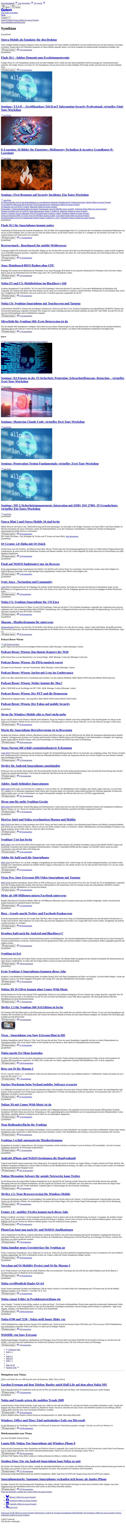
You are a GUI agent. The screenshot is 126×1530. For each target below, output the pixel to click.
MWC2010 (5, 789)
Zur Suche (38, 3)
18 (10, 1365)
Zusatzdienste (66, 1513)
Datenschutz (40, 1513)
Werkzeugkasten (7, 627)
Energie (22, 22)
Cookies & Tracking (53, 1513)
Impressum (5, 1513)
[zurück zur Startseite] (6, 10)
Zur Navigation (24, 3)
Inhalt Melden (77, 1513)
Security (14, 22)
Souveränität (6, 22)
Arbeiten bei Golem (34, 1492)
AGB (22, 1513)
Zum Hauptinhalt (8, 3)
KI (18, 22)
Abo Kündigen (99, 1513)
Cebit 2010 (5, 587)
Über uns (5, 1492)
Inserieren (13, 1492)
